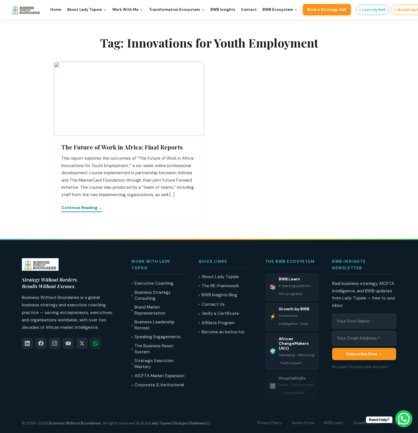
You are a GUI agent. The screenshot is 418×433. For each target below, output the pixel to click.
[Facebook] (41, 343)
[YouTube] (68, 343)
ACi (393, 422)
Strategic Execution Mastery (154, 364)
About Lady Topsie (84, 9)
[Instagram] (54, 343)
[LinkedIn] (27, 343)
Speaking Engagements (157, 337)
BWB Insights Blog (219, 295)
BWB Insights (222, 9)
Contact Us (213, 304)
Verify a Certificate (220, 313)
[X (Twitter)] (81, 343)
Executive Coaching (153, 283)
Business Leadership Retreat (154, 325)
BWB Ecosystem (277, 9)
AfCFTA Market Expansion (159, 376)
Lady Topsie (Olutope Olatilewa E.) (180, 423)
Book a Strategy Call (326, 9)
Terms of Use (302, 422)
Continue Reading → (81, 207)
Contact (249, 9)
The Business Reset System (154, 349)
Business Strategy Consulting (152, 295)
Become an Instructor (223, 332)
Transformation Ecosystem (174, 9)
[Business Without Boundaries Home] (26, 9)
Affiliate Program (218, 323)
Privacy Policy (270, 422)
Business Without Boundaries (75, 423)
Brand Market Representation (149, 310)
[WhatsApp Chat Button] (403, 418)
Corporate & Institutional (159, 385)
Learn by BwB (374, 9)
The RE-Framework (220, 286)
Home (55, 9)
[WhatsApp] (95, 343)
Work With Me (125, 9)
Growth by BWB (366, 422)
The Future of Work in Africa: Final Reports (122, 147)
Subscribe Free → (364, 353)
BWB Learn (333, 422)
